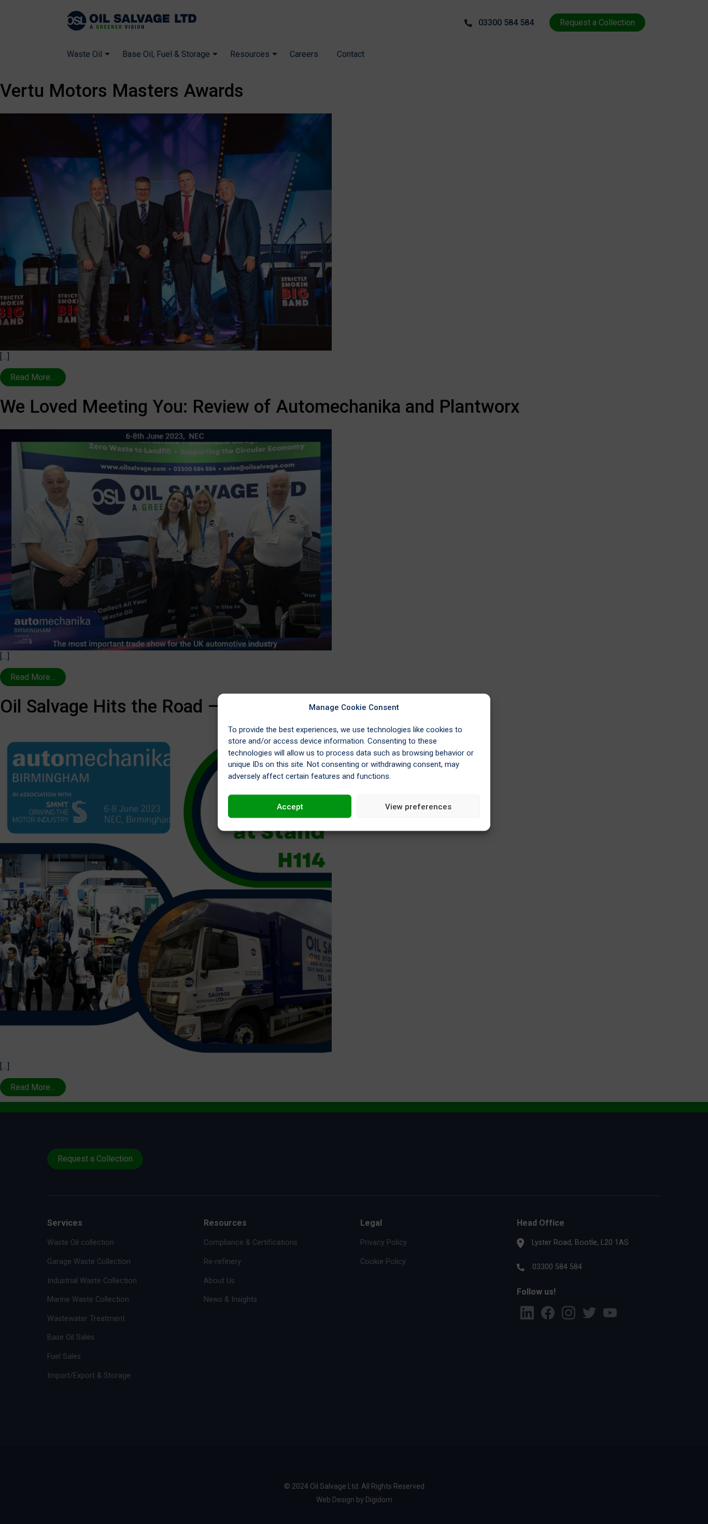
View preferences (418, 806)
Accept (290, 806)
